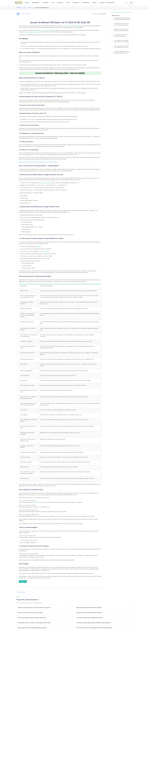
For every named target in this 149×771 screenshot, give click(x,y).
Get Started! (23, 581)
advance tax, (68, 25)
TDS (63, 25)
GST (53, 2)
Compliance (75, 2)
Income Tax (60, 2)
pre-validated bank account (33, 32)
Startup (27, 2)
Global (94, 2)
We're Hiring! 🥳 (110, 2)
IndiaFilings (19, 7)
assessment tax (79, 25)
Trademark (45, 2)
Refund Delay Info (23, 162)
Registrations (35, 2)
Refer (101, 2)
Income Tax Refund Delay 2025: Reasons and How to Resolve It (42, 162)
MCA (68, 2)
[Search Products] (126, 2)
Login (131, 2)
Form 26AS (45, 251)
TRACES (39, 246)
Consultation (85, 2)
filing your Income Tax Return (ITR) (46, 30)
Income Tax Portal (46, 182)
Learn (24, 7)
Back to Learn (21, 592)
